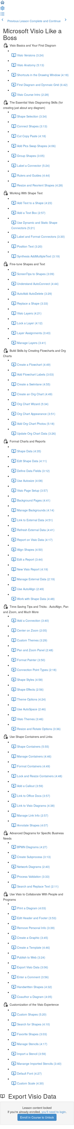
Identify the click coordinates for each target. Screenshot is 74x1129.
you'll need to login (54, 1112)
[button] (2, 4)
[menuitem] (2, 9)
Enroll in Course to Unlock (37, 1117)
